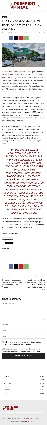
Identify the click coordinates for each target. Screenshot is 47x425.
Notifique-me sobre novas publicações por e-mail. (22, 352)
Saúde (10, 14)
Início (3, 14)
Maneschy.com (27, 421)
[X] (16, 38)
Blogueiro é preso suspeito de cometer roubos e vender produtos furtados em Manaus (12, 283)
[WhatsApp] (26, 38)
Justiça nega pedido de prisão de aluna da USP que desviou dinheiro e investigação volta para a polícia (35, 284)
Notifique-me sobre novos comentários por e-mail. (22, 349)
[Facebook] (11, 38)
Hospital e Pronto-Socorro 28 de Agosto (20, 71)
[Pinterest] (21, 38)
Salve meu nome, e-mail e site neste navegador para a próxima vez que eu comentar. (22, 343)
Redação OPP (9, 33)
